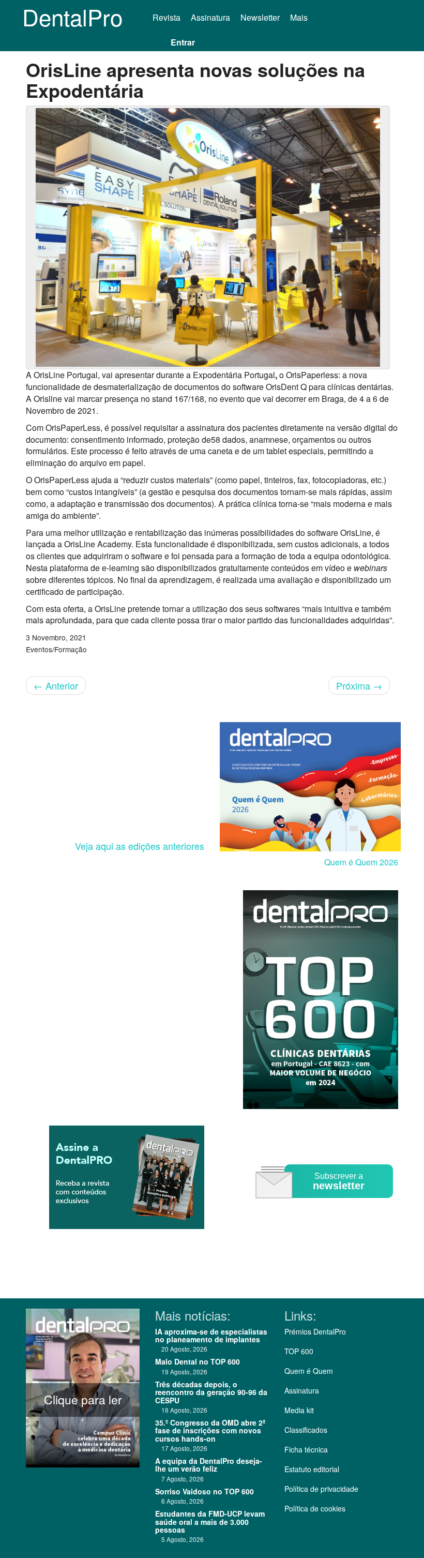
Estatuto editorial (311, 1469)
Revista (166, 17)
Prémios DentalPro (315, 1331)
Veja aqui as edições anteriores (139, 845)
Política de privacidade (321, 1489)
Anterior (56, 685)
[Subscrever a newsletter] (325, 1205)
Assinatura (210, 17)
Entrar (183, 42)
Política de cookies (314, 1508)
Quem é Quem (308, 1371)
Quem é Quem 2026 (361, 862)
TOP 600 (298, 1351)
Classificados (305, 1430)
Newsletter (260, 17)
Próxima (359, 685)
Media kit (299, 1410)
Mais (300, 17)
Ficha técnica (306, 1449)
